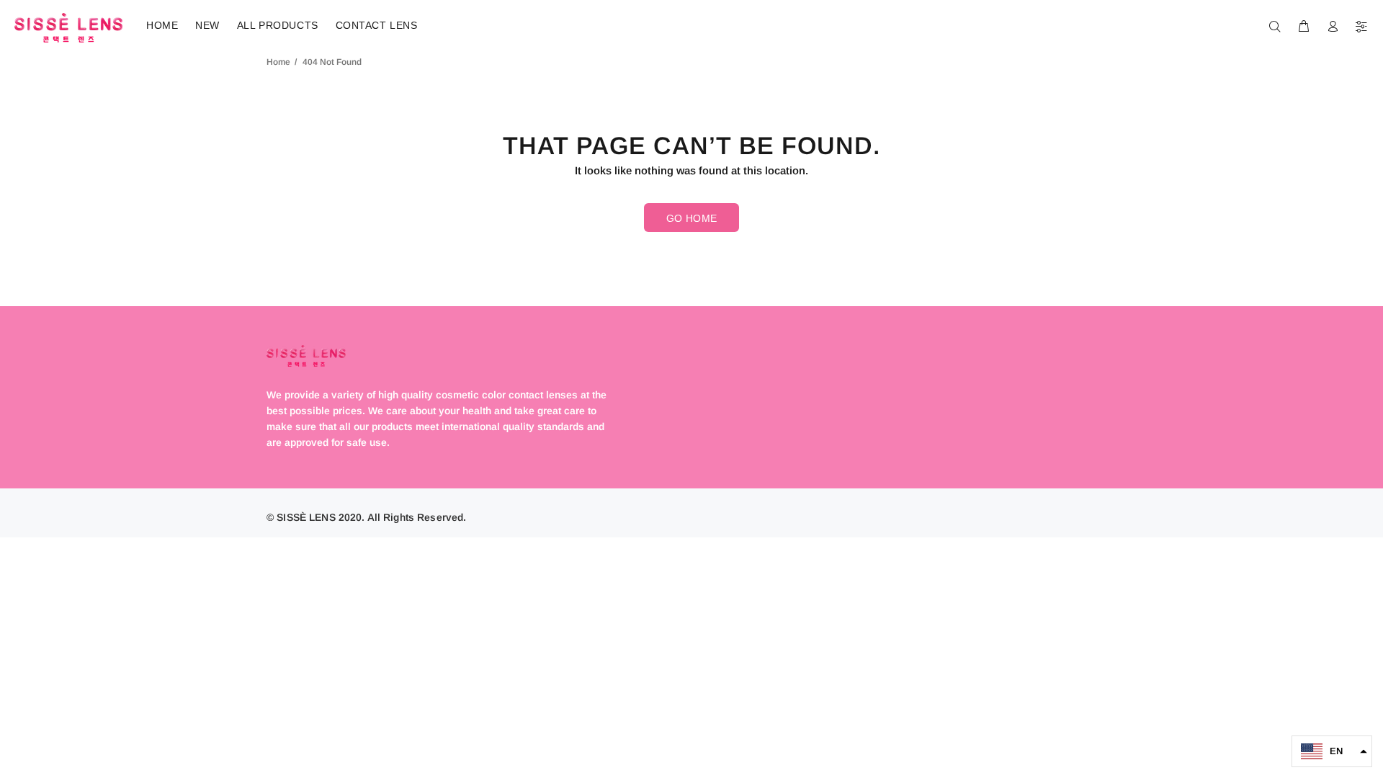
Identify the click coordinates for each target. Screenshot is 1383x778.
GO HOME (691, 218)
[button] (1332, 751)
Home (278, 62)
